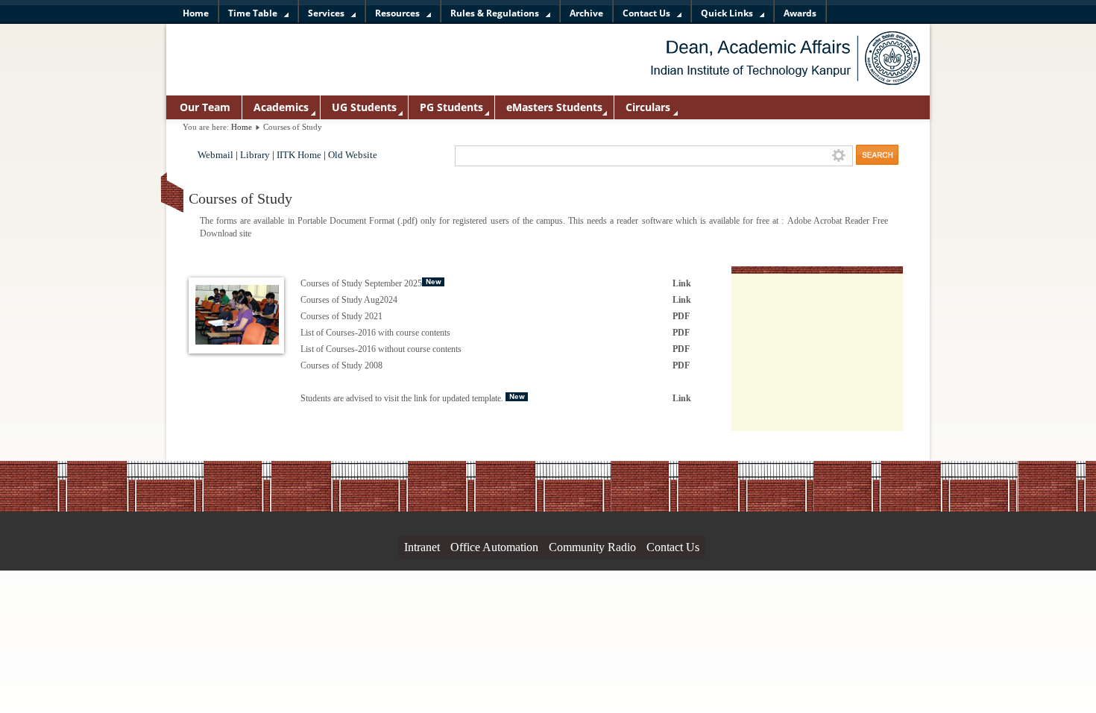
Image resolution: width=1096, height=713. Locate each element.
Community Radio (592, 547)
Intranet (422, 547)
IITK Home (299, 155)
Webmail (215, 155)
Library (255, 155)
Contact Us (672, 547)
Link (682, 283)
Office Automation (494, 547)
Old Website (352, 155)
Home (241, 126)
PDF (681, 316)
